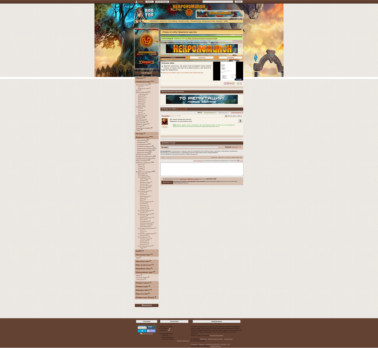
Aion (137, 90)
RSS (228, 344)
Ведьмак (142, 189)
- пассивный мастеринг (144, 150)
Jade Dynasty (140, 120)
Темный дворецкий (145, 201)
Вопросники (183, 21)
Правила (201, 344)
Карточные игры (142, 261)
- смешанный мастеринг (144, 148)
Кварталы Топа (208, 21)
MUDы (138, 130)
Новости (163, 21)
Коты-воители (144, 187)
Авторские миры (142, 154)
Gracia (140, 112)
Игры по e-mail (142, 294)
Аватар (142, 232)
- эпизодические (142, 144)
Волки (140, 164)
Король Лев (143, 235)
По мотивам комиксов (144, 246)
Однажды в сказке (145, 225)
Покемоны (143, 205)
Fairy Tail (142, 194)
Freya (139, 109)
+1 (165, 127)
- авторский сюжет (142, 152)
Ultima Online (140, 122)
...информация (142, 94)
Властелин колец (145, 182)
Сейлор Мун (143, 207)
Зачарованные (144, 221)
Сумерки (142, 180)
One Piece (143, 203)
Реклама (223, 344)
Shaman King (144, 209)
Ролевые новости (143, 283)
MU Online (139, 118)
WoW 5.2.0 (141, 103)
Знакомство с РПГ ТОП (212, 344)
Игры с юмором (141, 161)
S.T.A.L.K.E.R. (140, 279)
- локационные (141, 140)
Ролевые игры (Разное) (145, 297)
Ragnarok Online (141, 124)
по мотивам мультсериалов (146, 228)
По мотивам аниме (143, 191)
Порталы (139, 78)
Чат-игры (139, 134)
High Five (141, 114)
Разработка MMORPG (143, 128)
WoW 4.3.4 (141, 99)
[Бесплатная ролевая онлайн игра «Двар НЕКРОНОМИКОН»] (219, 17)
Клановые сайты (142, 290)
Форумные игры (198, 72)
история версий (215, 346)
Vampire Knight (144, 196)
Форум (219, 21)
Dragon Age (143, 240)
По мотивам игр (143, 237)
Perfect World (140, 116)
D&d (137, 258)
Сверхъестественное (146, 223)
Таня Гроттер (143, 184)
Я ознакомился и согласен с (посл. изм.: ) (189, 179)
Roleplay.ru (203, 339)
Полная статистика (183, 341)
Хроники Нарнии (145, 186)
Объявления (195, 21)
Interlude (141, 110)
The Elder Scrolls (145, 239)
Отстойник (172, 21)
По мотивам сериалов (144, 214)
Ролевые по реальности (144, 157)
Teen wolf (142, 219)
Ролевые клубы (142, 287)
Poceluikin (165, 116)
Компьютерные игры (144, 272)
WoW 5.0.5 (141, 101)
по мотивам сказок (187, 72)
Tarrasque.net (228, 339)
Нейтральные (222, 112)
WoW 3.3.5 (141, 98)
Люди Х (142, 248)
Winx (141, 230)
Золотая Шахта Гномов (215, 339)
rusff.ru (178, 72)
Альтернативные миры (144, 158)
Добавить (154, 21)
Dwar (139, 86)
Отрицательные (236, 112)
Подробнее (230, 57)
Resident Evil (143, 244)
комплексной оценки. (216, 335)
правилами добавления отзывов (189, 179)
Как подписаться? (237, 41)
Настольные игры (143, 255)
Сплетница (143, 216)
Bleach (142, 200)
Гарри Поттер (144, 178)
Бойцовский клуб (143, 88)
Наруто (142, 193)
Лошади (140, 168)
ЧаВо (226, 21)
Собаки (140, 166)
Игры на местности (143, 265)
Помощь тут (194, 154)
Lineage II (139, 107)
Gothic (138, 275)
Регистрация (162, 2)
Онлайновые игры (143, 82)
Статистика (201, 57)
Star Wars (142, 212)
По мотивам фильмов (144, 210)
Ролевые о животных (143, 163)
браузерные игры (142, 85)
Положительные (209, 112)
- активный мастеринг (143, 146)
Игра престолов (144, 226)
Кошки (140, 170)
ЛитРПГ (139, 251)
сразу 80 (140, 105)
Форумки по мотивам (169, 72)
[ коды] (240, 160)
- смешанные (140, 142)
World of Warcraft (142, 92)
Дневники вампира (145, 217)
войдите (235, 147)
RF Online (139, 126)
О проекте (194, 344)
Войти (149, 2)
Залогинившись (198, 160)
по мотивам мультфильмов (146, 233)
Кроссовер (141, 173)
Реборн (142, 198)
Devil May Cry (144, 242)
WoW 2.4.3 (141, 96)
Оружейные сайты (143, 269)
